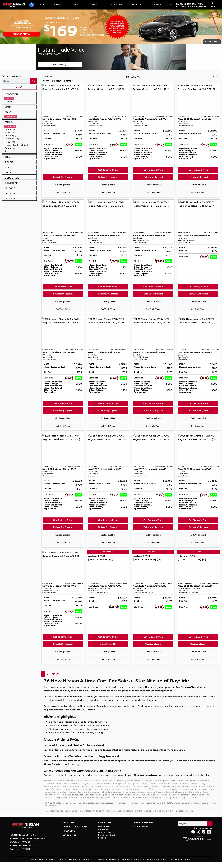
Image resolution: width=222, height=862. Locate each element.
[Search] (33, 81)
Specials (102, 837)
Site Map (83, 859)
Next (55, 674)
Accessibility (51, 859)
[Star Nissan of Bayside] (13, 4)
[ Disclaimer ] (212, 41)
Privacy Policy (68, 859)
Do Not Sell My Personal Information (110, 859)
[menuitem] (20, 98)
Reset (18, 87)
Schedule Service (142, 826)
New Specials (104, 832)
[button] (31, 4)
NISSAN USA (69, 835)
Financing (69, 831)
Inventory (104, 822)
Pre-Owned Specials (108, 835)
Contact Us (35, 859)
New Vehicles (104, 826)
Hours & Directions (75, 826)
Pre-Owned (103, 829)
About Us (68, 822)
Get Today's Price (108, 169)
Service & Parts (144, 822)
